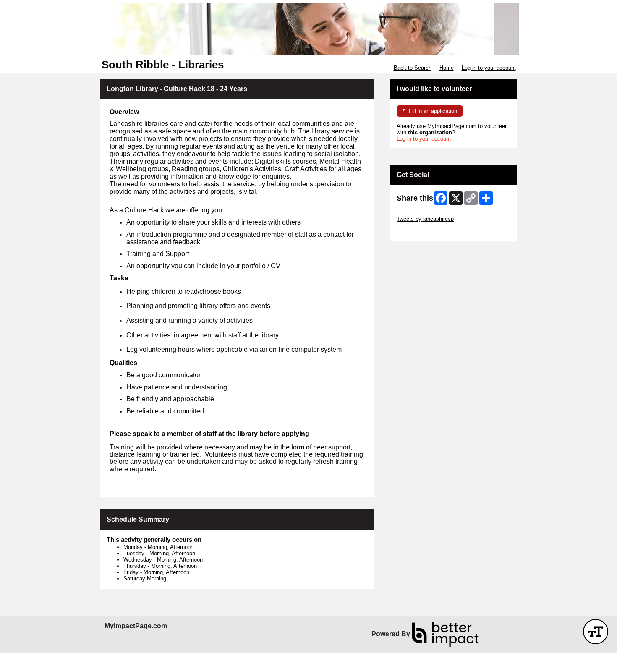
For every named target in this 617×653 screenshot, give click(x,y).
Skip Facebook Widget (424, 231)
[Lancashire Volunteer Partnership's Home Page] (308, 29)
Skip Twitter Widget (420, 212)
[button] (595, 631)
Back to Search (412, 68)
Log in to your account (489, 68)
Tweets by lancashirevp (425, 219)
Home (446, 68)
